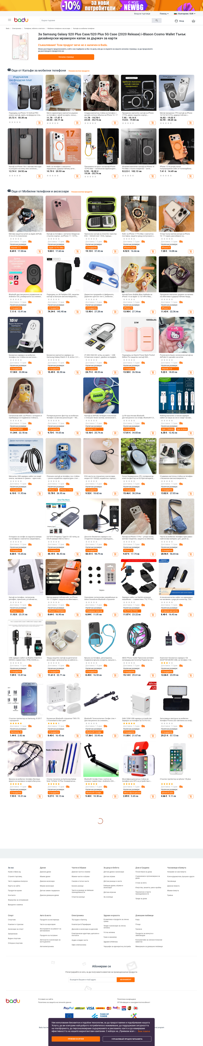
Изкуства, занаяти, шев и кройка (148, 1009)
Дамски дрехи (45, 993)
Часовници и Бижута (176, 989)
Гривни (170, 1016)
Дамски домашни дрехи (49, 1016)
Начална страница (66, 57)
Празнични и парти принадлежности (143, 1014)
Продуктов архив (15, 1012)
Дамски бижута (173, 1007)
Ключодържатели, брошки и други (180, 998)
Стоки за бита (141, 1004)
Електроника (16, 28)
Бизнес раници (77, 1007)
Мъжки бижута (173, 1012)
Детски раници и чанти (113, 1002)
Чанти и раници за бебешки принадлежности (82, 1012)
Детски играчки (110, 1013)
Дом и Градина (142, 989)
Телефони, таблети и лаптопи (34, 28)
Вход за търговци (142, 14)
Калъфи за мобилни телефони (83, 28)
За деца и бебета (111, 989)
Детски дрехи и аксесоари (114, 993)
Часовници (171, 1002)
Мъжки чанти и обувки (80, 998)
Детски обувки (109, 998)
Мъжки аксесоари (47, 1007)
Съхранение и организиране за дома (147, 998)
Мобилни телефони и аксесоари (59, 28)
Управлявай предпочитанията (127, 1039)
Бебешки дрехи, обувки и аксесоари (113, 1008)
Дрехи (43, 989)
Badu (7, 28)
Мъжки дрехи (45, 998)
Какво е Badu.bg (14, 993)
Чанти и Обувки (79, 989)
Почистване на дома (143, 993)
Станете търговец (15, 998)
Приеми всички (76, 1039)
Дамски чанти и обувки (81, 993)
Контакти (11, 1016)
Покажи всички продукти (78, 71)
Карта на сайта (14, 1007)
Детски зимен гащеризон (50, 1012)
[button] (9, 20)
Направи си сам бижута (176, 993)
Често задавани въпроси (18, 1002)
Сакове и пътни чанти (80, 1002)
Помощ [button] (163, 14)
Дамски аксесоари (47, 1002)
